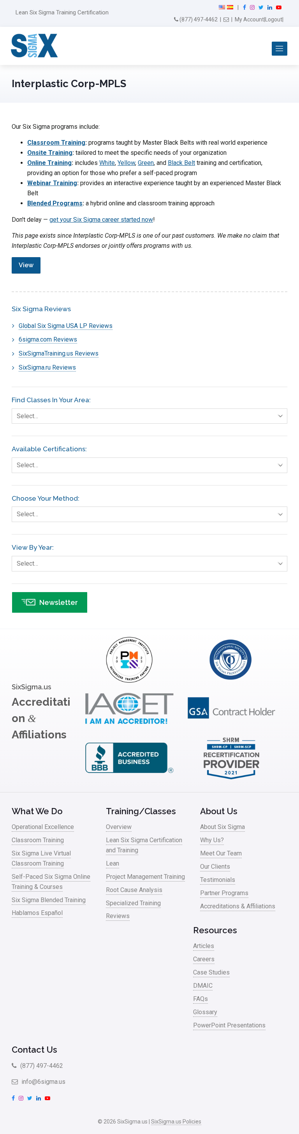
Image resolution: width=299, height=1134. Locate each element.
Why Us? (212, 840)
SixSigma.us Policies (176, 1121)
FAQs (200, 999)
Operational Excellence (43, 827)
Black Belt (181, 163)
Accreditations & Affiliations (237, 906)
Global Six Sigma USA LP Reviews (66, 326)
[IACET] (129, 730)
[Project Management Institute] (129, 680)
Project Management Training (145, 876)
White (107, 163)
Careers (204, 959)
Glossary (205, 1012)
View (26, 265)
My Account (249, 19)
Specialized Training (133, 903)
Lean (112, 863)
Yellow (126, 163)
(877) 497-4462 (198, 19)
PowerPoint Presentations (229, 1025)
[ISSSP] (231, 680)
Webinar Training (52, 183)
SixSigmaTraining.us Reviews (58, 353)
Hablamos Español (37, 913)
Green (146, 163)
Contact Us (34, 1050)
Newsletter (58, 602)
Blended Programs (55, 203)
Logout (273, 19)
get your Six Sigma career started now (101, 219)
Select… (27, 416)
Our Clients (215, 866)
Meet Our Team (221, 853)
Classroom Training (56, 142)
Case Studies (211, 972)
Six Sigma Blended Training (49, 900)
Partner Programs (224, 893)
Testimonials (217, 879)
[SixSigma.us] (33, 46)
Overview (119, 827)
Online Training (49, 163)
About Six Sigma (222, 827)
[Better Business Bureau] (129, 779)
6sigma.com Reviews (48, 339)
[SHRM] (231, 779)
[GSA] (231, 730)
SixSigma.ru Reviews (47, 367)
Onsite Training (49, 152)
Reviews (118, 916)
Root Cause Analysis (134, 890)
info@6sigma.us (42, 1081)
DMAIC (203, 985)
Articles (203, 946)
